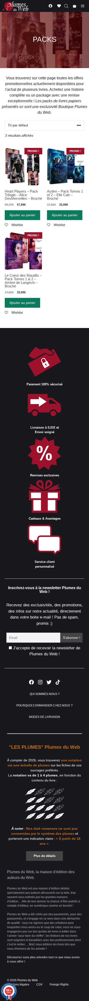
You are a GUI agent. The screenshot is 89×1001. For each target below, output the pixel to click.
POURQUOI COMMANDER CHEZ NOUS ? (44, 705)
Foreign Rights (59, 984)
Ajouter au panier (22, 215)
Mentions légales (18, 984)
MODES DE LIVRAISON (44, 717)
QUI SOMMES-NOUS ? (45, 694)
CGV (39, 984)
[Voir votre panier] (74, 6)
